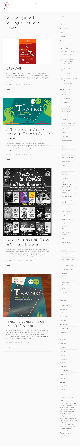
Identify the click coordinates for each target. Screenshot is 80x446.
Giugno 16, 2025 (68, 64)
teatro (63, 278)
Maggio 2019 (63, 386)
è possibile (65, 292)
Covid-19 (64, 215)
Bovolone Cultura (66, 161)
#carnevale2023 (66, 103)
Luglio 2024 (63, 321)
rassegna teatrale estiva (66, 243)
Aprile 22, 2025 (67, 73)
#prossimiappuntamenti (68, 124)
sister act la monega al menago (68, 260)
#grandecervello (66, 119)
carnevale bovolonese (68, 170)
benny (63, 157)
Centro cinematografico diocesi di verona (66, 184)
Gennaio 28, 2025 (68, 83)
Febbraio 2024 (64, 324)
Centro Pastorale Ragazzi (66, 191)
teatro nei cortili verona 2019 (66, 283)
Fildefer (10, 85)
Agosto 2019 (63, 374)
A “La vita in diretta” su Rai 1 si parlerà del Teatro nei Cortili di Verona (28, 134)
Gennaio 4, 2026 (68, 54)
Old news (29, 85)
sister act (64, 249)
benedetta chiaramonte (65, 152)
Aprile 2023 (63, 340)
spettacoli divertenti (67, 265)
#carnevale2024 (66, 107)
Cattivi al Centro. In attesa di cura (69, 70)
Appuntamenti (64, 29)
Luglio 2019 (63, 378)
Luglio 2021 (63, 355)
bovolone (71, 157)
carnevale (64, 166)
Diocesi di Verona (66, 220)
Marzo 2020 (63, 367)
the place (64, 288)
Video (61, 40)
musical (64, 238)
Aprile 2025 (63, 313)
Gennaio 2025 (64, 317)
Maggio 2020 (63, 359)
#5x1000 (64, 94)
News (61, 33)
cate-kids (64, 174)
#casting (64, 115)
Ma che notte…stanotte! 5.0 (70, 79)
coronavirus (65, 207)
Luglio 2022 (63, 351)
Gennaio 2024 (64, 328)
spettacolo (64, 274)
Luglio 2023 (63, 336)
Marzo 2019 (63, 390)
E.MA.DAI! (13, 68)
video (72, 288)
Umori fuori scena (69, 51)
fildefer (64, 228)
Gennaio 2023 (64, 347)
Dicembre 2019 (64, 370)
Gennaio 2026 (64, 305)
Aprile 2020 (63, 363)
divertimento (65, 224)
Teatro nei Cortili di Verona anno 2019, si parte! (25, 323)
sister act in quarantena (65, 254)
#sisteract (64, 132)
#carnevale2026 (66, 111)
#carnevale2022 (66, 98)
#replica (64, 128)
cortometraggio (66, 211)
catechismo (65, 178)
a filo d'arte (65, 136)
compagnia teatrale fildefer (67, 202)
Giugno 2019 (63, 382)
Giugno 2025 (63, 309)
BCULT (63, 147)
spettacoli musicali (67, 269)
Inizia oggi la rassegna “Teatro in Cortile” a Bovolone (27, 242)
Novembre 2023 (64, 332)
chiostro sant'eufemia (68, 197)
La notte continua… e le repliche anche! (69, 60)
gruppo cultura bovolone (66, 233)
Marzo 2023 (63, 344)
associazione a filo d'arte (67, 141)
